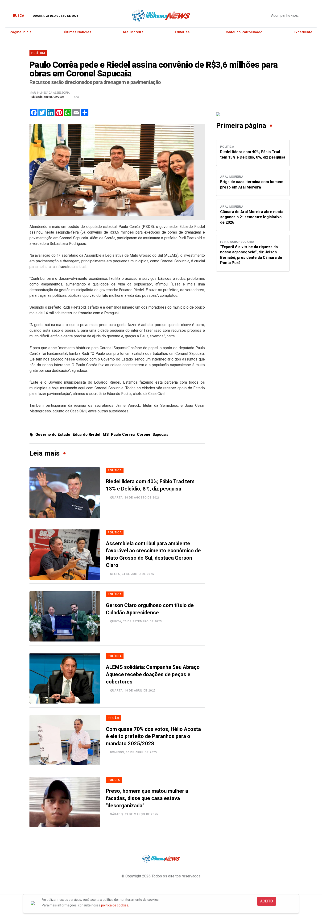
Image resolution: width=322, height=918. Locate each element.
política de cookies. (115, 905)
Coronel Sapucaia (152, 434)
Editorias (182, 32)
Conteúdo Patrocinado (243, 32)
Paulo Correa (123, 434)
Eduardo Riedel (86, 434)
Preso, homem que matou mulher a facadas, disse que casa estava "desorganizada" (147, 798)
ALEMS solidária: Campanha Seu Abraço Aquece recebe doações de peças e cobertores (153, 674)
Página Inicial (21, 32)
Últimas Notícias (77, 32)
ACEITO (266, 901)
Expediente (303, 32)
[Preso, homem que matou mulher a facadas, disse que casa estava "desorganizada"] (64, 802)
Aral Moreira (133, 32)
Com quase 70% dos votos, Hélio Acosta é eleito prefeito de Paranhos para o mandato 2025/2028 (153, 736)
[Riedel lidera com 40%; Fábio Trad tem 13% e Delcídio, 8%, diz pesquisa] (64, 492)
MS (106, 434)
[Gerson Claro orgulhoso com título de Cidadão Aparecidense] (64, 616)
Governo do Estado (52, 434)
